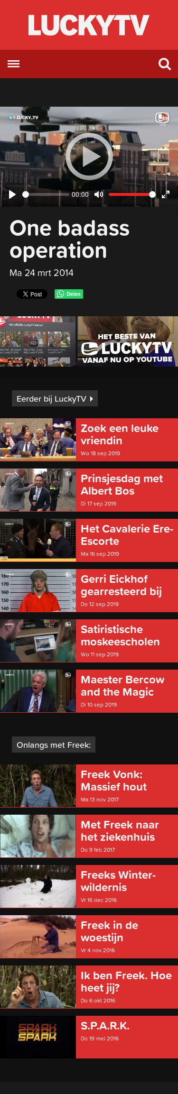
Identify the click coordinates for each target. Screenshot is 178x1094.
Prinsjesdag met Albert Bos (122, 484)
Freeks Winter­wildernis (118, 881)
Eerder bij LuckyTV (51, 398)
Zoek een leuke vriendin (120, 434)
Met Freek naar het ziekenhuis (120, 830)
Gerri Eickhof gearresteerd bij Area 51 (121, 585)
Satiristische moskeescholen (120, 635)
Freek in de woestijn (109, 931)
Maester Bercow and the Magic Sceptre (122, 685)
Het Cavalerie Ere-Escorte (127, 535)
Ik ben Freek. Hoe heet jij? (126, 981)
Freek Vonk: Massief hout (114, 780)
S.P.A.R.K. (105, 1026)
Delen (73, 293)
